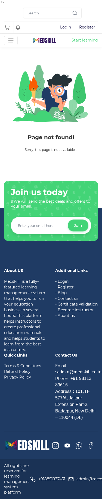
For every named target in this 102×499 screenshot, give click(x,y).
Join (78, 225)
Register (87, 27)
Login (65, 27)
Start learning (85, 40)
